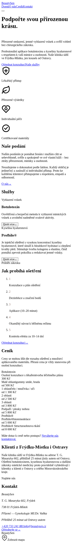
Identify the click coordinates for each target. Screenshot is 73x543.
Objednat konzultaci (13, 64)
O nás (12, 6)
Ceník (19, 6)
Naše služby (32, 64)
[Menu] (2, 10)
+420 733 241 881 (12, 526)
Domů (5, 6)
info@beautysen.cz (35, 526)
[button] (36, 538)
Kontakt (28, 6)
